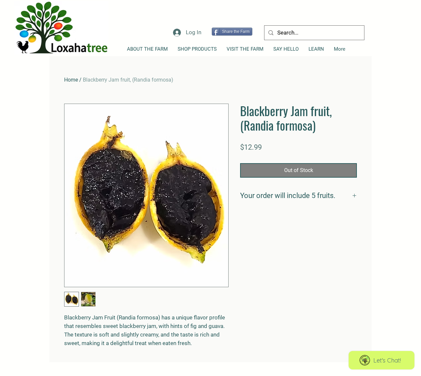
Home (71, 80)
